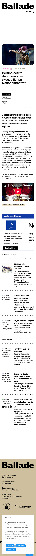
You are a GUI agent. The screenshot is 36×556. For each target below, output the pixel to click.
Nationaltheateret (18, 204)
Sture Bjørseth (7, 483)
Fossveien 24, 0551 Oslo (10, 490)
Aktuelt (6, 69)
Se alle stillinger (10, 248)
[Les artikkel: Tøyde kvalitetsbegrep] (18, 325)
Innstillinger (29, 554)
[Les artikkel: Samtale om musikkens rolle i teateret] (18, 274)
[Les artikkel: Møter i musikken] (18, 302)
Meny (31, 12)
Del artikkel (7, 94)
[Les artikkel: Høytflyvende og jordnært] (18, 355)
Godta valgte (20, 545)
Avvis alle (10, 545)
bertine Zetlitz (7, 204)
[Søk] (27, 12)
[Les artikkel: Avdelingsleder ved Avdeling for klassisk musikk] (14, 232)
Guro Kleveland (7, 477)
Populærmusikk (19, 69)
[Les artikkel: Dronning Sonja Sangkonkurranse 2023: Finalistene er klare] (18, 381)
